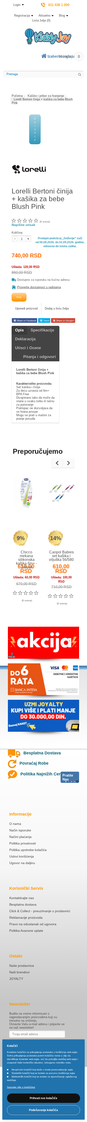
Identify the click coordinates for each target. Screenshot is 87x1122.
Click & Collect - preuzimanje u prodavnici (39, 911)
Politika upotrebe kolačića (28, 850)
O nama (15, 824)
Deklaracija (25, 339)
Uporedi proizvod (26, 308)
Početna (17, 96)
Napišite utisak (23, 225)
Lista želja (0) (41, 20)
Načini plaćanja (20, 837)
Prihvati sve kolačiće (43, 1098)
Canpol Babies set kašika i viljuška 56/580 (61, 556)
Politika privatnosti (22, 843)
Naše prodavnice (21, 965)
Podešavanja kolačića (43, 1110)
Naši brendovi (19, 972)
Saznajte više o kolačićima (21, 1087)
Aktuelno (44, 15)
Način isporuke (20, 830)
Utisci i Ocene (28, 348)
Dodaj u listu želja (57, 308)
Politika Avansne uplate (26, 930)
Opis (19, 330)
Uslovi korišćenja (21, 856)
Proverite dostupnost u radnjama (39, 287)
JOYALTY (16, 979)
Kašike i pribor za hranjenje (46, 96)
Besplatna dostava (22, 904)
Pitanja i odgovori (39, 357)
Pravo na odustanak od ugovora (32, 924)
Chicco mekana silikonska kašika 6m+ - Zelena (26, 559)
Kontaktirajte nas (21, 898)
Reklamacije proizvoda (25, 917)
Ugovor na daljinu (22, 863)
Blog (62, 15)
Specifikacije (42, 330)
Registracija (22, 15)
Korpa (69, 56)
